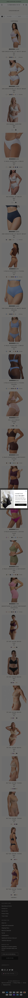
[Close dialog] (26, 491)
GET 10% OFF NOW (21, 504)
